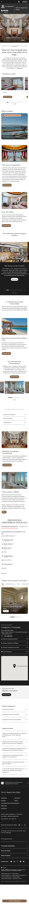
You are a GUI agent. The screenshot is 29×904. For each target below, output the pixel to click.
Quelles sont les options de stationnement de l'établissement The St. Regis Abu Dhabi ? (13, 749)
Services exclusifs (7, 418)
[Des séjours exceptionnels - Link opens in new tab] (14, 126)
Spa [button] (5, 568)
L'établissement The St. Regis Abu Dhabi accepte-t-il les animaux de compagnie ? (12, 742)
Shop (4, 512)
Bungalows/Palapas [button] (8, 556)
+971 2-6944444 (8, 636)
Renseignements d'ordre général (10, 714)
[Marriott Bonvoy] (24, 2)
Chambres (3, 800)
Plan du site (15, 878)
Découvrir (14, 279)
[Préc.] (3, 102)
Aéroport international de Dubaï (11, 647)
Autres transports (7, 651)
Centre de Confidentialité (6, 876)
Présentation (4, 798)
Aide (20, 878)
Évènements (17, 798)
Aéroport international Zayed (10, 639)
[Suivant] (25, 102)
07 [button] (15, 292)
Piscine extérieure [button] (8, 543)
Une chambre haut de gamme (7, 803)
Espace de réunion (8, 564)
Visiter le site (8, 832)
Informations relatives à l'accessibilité (11, 719)
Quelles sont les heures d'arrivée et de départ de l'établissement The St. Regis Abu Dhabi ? (13, 735)
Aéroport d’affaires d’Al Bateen (11, 643)
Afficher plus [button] (19, 68)
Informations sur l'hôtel (8, 709)
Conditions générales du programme (19, 875)
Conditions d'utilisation (5, 875)
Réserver (6, 610)
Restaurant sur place (8, 539)
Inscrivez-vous (7, 465)
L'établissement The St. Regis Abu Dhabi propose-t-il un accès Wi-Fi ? (12, 756)
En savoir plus (7, 185)
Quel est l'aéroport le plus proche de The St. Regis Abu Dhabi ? (13, 762)
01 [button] (13, 292)
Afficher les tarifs (7, 96)
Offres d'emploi (15, 873)
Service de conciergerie (9, 414)
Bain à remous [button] (7, 547)
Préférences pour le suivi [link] (6, 873)
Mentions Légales (15, 876)
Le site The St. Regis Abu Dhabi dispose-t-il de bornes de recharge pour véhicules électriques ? (13, 770)
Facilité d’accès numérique (6, 878)
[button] (19, 2)
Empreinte (16, 803)
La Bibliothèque (7, 422)
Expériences (4, 808)
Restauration (4, 805)
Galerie (23, 40)
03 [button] (15, 399)
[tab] (9, 526)
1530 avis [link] (6, 12)
